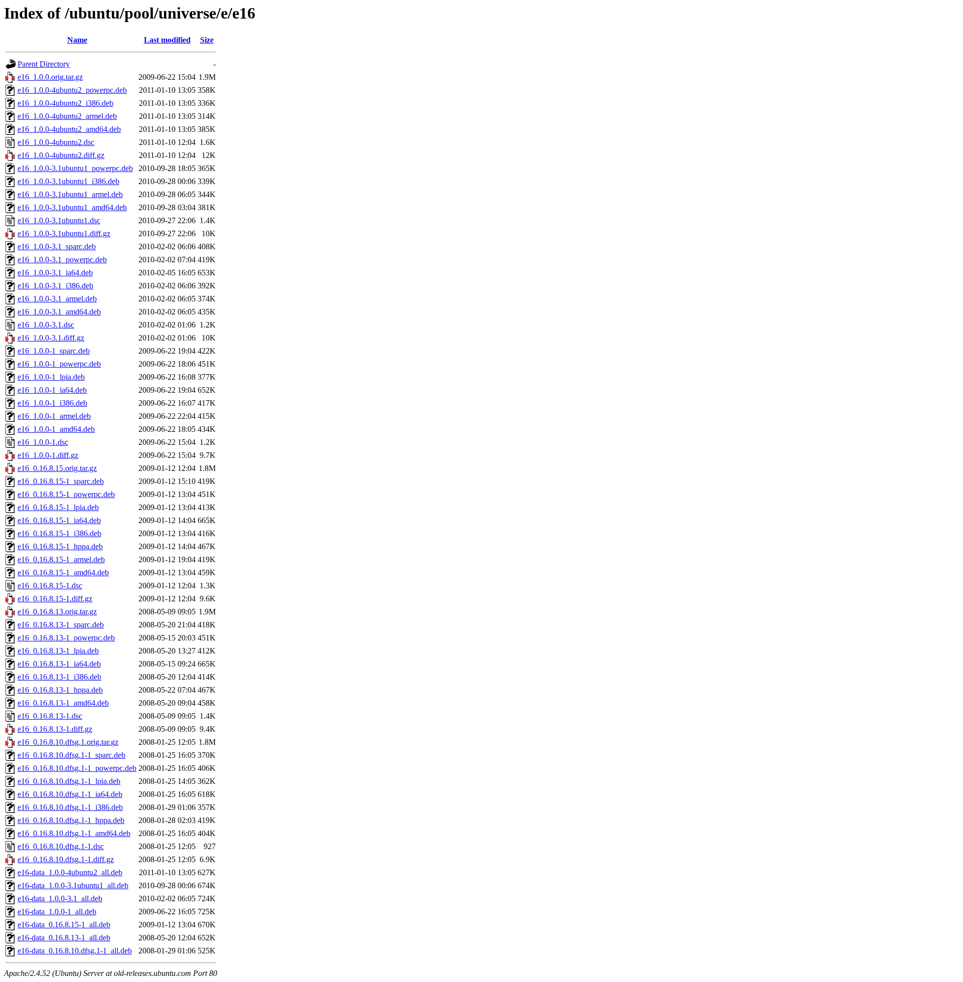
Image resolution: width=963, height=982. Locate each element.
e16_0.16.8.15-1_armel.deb (61, 559)
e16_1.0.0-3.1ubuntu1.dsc (59, 220)
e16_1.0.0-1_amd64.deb (56, 429)
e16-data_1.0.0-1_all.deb (57, 911)
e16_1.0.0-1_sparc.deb (54, 351)
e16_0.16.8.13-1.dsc (50, 716)
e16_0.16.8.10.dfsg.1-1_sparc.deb (71, 755)
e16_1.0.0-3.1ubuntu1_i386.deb (68, 181)
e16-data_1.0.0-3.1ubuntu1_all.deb (73, 885)
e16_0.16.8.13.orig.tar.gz (57, 611)
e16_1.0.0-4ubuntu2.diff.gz (61, 155)
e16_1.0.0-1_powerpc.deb (59, 364)
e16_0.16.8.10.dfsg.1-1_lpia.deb (69, 781)
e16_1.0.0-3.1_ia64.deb (55, 272)
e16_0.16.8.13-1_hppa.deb (60, 690)
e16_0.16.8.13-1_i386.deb (59, 677)
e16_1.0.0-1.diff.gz (48, 455)
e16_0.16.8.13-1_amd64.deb (63, 703)
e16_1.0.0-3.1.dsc (46, 324)
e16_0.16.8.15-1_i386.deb (59, 533)
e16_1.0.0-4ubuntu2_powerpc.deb (72, 90)
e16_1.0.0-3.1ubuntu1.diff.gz (64, 233)
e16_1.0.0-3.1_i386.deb (55, 285)
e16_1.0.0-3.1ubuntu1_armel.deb (70, 194)
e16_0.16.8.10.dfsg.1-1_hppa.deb (71, 820)
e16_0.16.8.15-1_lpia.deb (58, 507)
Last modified (167, 40)
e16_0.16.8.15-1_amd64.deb (63, 572)
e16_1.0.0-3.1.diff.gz (51, 338)
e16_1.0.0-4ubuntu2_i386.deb (65, 103)
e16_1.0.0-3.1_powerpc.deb (62, 259)
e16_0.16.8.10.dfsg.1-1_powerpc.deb (77, 768)
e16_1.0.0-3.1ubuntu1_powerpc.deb (75, 168)
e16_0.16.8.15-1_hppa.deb (60, 546)
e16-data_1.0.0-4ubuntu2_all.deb (70, 872)
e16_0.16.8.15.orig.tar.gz (57, 468)
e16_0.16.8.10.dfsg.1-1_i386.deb (70, 807)
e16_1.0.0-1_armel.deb (54, 416)
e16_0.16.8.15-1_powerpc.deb (66, 494)
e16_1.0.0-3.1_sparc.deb (57, 246)
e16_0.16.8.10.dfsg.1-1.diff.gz (66, 859)
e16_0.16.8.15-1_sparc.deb (61, 481)
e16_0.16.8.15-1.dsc (50, 585)
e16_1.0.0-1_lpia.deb (51, 377)
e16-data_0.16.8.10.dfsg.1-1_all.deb (75, 950)
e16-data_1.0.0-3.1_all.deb (60, 898)
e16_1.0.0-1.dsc (43, 442)
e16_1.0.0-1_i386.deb (52, 403)
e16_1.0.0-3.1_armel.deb (57, 298)
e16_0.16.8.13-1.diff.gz (55, 729)
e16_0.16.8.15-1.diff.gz (55, 598)
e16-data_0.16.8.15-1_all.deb (64, 924)
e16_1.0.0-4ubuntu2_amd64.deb (69, 129)
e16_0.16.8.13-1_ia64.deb (59, 664)
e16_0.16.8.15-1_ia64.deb (59, 520)
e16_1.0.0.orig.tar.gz (50, 77)
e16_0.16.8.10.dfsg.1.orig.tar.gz (68, 742)
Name (77, 40)
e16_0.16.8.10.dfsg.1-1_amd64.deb (74, 833)
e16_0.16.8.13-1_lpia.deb (58, 650)
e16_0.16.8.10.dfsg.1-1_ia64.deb (70, 794)
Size (207, 40)
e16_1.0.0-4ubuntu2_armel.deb (67, 116)
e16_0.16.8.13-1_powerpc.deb (66, 637)
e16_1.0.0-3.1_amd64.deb (59, 311)
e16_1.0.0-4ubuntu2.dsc (56, 142)
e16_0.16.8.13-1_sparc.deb (61, 624)
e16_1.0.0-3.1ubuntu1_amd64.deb (72, 207)
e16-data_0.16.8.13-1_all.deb (64, 937)
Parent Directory (44, 64)
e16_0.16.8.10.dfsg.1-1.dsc (61, 846)
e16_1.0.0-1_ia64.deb (52, 390)
